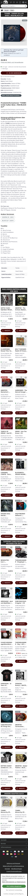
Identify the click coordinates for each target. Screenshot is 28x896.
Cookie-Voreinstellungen (14, 871)
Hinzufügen (8, 330)
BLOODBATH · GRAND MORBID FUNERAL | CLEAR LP (20, 473)
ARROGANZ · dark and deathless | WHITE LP (7, 602)
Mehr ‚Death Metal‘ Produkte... (11, 95)
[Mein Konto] (17, 2)
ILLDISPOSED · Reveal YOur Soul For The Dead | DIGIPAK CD (7, 350)
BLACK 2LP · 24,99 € (8, 220)
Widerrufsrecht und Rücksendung (13, 866)
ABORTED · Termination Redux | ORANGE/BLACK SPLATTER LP (20, 725)
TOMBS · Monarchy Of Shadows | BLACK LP (19, 811)
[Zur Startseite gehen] (5, 2)
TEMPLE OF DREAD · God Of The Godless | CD (6, 432)
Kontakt (7, 869)
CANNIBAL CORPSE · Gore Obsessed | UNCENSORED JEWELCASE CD (5, 473)
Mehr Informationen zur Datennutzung (13, 882)
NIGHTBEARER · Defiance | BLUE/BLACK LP (20, 514)
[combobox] (12, 6)
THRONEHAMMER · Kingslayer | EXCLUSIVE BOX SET (20, 561)
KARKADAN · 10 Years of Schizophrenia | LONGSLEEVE (6, 684)
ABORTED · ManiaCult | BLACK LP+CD (5, 391)
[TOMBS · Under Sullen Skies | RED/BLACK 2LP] (14, 32)
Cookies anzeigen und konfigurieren (14, 894)
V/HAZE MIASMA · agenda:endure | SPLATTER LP (7, 643)
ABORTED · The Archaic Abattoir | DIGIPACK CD (20, 309)
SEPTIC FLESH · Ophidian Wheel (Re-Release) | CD (7, 309)
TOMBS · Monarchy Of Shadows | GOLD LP (6, 811)
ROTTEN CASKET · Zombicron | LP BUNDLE (6, 766)
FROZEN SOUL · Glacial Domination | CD (6, 514)
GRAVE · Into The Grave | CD (21, 432)
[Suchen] (25, 6)
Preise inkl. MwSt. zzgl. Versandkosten (12, 62)
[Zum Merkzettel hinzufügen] (11, 295)
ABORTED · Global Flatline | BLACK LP (21, 766)
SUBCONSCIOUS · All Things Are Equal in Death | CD (6, 725)
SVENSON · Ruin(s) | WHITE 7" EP (20, 684)
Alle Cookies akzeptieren (14, 886)
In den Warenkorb (15, 73)
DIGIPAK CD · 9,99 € (8, 217)
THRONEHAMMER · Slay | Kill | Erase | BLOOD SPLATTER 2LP (20, 643)
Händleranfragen (16, 869)
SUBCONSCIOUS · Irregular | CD (21, 602)
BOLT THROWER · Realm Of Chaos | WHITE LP (21, 350)
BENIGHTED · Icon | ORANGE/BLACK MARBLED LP (6, 561)
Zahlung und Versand (13, 863)
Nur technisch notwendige (14, 890)
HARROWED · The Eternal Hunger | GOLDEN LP (21, 391)
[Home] (2, 10)
